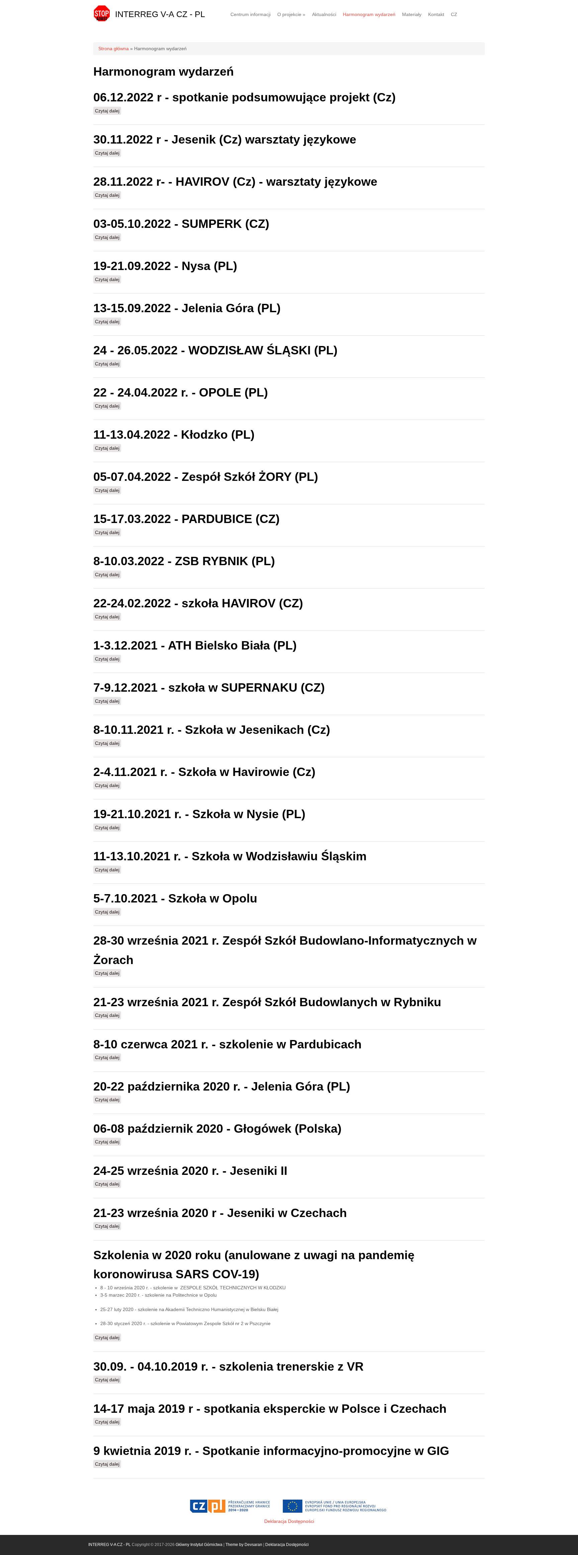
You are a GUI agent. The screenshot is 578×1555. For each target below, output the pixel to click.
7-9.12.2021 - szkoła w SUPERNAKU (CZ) (209, 687)
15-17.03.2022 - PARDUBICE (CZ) (186, 519)
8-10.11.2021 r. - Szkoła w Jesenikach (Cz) (211, 730)
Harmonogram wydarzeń (369, 14)
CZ (454, 14)
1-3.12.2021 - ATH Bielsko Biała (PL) (195, 645)
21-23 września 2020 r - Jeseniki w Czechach (220, 1213)
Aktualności (324, 14)
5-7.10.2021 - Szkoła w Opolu (175, 898)
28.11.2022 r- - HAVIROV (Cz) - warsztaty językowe (235, 181)
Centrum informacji (250, 14)
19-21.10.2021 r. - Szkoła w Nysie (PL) (199, 814)
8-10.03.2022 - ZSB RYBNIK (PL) (184, 561)
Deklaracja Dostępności (289, 1521)
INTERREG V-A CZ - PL (160, 14)
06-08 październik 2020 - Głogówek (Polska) (217, 1128)
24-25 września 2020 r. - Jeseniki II (190, 1171)
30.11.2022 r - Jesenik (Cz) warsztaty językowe (224, 139)
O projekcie (291, 14)
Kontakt (436, 14)
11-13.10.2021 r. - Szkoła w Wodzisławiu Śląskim (230, 856)
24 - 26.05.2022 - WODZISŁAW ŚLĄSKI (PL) (215, 350)
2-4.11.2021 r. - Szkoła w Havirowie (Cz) (204, 772)
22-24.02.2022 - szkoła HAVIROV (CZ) (198, 603)
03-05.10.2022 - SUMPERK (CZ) (181, 224)
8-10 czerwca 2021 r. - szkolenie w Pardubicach (227, 1044)
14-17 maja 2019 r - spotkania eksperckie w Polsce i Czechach (270, 1408)
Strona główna (113, 48)
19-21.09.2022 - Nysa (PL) (165, 266)
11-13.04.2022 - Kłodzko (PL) (174, 434)
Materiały (411, 14)
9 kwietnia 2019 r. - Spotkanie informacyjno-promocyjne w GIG (271, 1451)
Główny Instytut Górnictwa (199, 1544)
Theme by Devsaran (243, 1544)
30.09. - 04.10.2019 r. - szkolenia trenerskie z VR (228, 1366)
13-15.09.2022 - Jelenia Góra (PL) (187, 308)
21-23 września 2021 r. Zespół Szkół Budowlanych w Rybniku (267, 1002)
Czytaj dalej (108, 110)
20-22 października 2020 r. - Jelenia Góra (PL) (221, 1086)
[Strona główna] (101, 20)
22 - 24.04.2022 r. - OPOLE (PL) (180, 392)
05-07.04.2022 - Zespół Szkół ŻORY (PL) (205, 477)
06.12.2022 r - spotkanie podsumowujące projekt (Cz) (244, 97)
